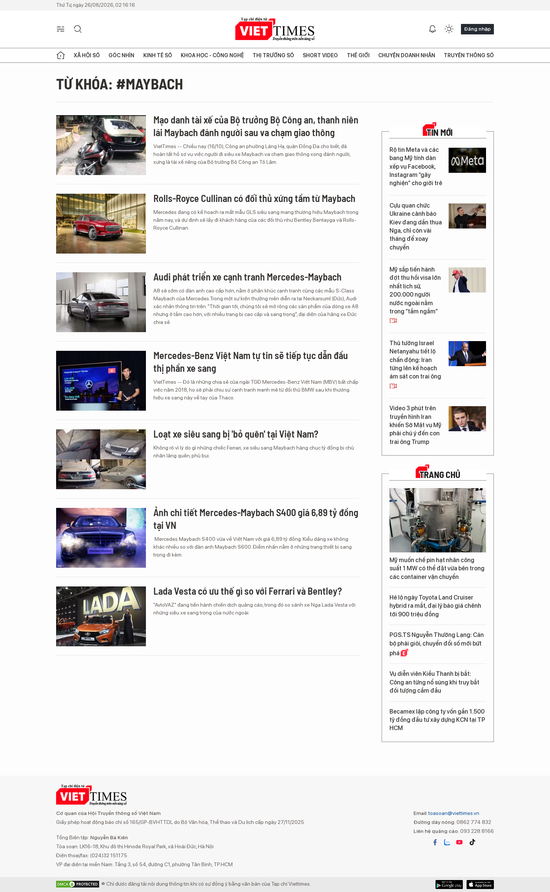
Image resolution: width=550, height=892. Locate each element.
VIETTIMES (275, 29)
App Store (449, 884)
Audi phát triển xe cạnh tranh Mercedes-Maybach (247, 276)
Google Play (480, 884)
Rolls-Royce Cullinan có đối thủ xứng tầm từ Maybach (254, 198)
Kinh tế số (157, 55)
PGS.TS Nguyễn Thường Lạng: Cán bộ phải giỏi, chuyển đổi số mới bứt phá (436, 644)
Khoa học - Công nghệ (212, 55)
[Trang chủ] (60, 55)
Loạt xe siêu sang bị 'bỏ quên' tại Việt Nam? (235, 433)
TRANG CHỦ (439, 474)
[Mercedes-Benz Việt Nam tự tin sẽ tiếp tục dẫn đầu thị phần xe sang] (101, 381)
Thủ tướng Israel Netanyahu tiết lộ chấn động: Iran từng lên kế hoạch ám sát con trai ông (415, 360)
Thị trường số (273, 55)
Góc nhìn (121, 55)
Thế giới (358, 55)
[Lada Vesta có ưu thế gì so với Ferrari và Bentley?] (101, 616)
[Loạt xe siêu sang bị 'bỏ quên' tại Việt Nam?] (101, 459)
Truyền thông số (469, 55)
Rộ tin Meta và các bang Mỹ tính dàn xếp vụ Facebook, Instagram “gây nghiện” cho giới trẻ (415, 166)
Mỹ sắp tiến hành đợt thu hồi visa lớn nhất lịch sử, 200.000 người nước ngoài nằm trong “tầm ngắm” (415, 290)
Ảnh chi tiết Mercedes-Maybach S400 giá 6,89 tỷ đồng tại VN (255, 518)
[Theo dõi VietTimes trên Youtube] (459, 842)
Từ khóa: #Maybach (119, 83)
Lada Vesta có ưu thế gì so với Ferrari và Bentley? (247, 591)
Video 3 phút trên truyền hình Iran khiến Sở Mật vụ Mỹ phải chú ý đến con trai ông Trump (415, 425)
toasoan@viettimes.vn (453, 813)
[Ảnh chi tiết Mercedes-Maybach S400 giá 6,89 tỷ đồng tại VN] (101, 538)
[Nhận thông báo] (432, 29)
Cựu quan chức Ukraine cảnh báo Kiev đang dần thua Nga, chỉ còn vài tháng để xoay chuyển (415, 226)
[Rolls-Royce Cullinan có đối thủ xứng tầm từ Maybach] (101, 224)
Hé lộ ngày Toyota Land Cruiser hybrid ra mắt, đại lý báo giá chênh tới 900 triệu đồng (435, 606)
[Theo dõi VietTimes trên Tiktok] (472, 842)
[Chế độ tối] (448, 29)
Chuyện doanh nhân (406, 55)
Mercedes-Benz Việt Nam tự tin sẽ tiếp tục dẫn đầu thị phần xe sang (250, 361)
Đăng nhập (477, 29)
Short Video (320, 55)
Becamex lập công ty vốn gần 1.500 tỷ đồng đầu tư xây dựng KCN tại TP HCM (437, 720)
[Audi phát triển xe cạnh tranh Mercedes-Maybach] (101, 302)
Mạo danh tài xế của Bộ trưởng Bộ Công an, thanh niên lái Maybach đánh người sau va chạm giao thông (255, 126)
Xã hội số (87, 55)
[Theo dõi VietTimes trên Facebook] (435, 842)
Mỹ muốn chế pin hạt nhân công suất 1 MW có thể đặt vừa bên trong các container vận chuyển (437, 568)
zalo (447, 842)
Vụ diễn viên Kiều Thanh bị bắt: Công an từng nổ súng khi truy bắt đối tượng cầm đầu (434, 682)
